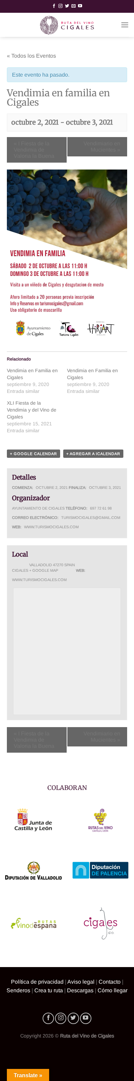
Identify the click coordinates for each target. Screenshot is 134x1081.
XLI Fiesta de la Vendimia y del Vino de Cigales (31, 409)
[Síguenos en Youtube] (80, 6)
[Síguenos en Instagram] (60, 6)
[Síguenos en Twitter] (67, 6)
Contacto (110, 982)
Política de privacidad (37, 982)
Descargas (80, 990)
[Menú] (125, 24)
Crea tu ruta (48, 990)
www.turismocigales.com (51, 527)
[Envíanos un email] (73, 6)
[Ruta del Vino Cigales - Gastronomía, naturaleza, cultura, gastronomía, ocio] (67, 25)
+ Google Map (43, 570)
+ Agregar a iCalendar (93, 454)
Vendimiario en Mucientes (101, 147)
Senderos (18, 990)
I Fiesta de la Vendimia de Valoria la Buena (34, 150)
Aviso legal (80, 982)
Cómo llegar (112, 990)
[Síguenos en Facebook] (54, 6)
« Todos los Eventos (31, 56)
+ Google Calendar (33, 454)
